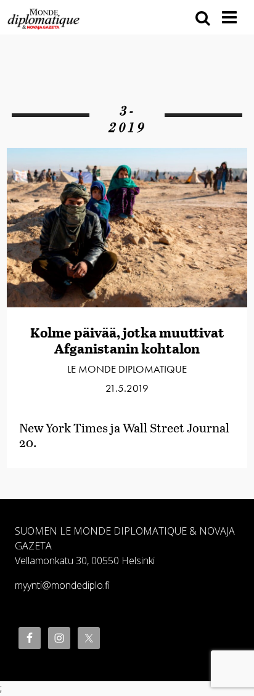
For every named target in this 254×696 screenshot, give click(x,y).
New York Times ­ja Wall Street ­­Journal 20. (124, 435)
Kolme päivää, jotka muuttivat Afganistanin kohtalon (127, 340)
